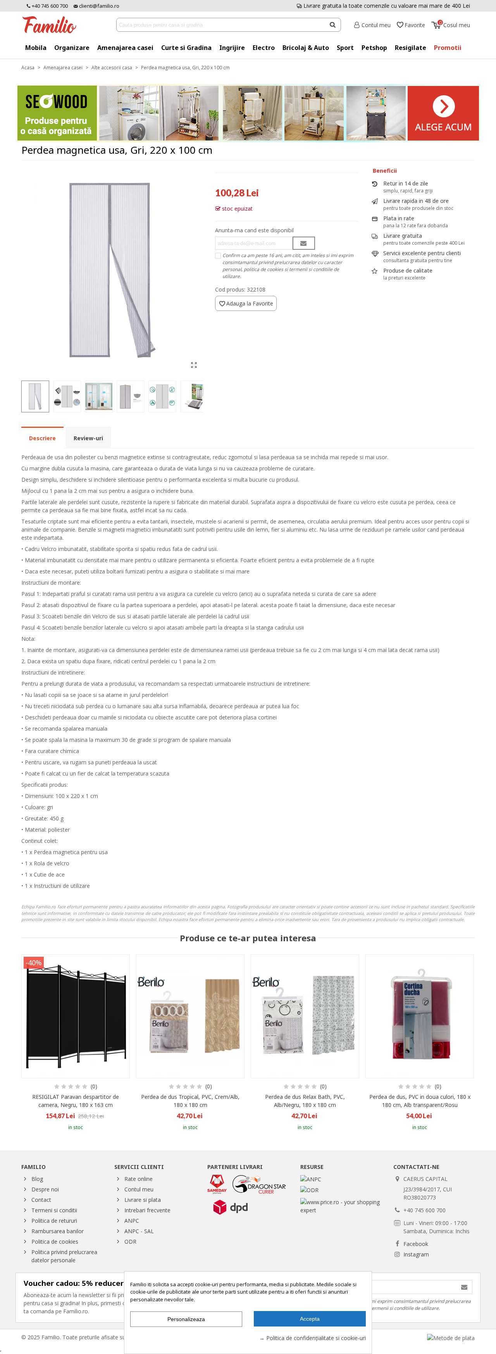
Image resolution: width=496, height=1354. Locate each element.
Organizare (72, 47)
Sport (345, 47)
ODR (130, 1241)
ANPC (131, 1220)
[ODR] (309, 1189)
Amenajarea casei (125, 47)
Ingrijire (232, 47)
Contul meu (138, 1189)
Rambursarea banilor (57, 1231)
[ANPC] (310, 1178)
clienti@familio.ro (98, 5)
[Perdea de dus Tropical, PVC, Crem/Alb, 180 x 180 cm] (190, 1016)
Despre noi (45, 1189)
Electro (264, 47)
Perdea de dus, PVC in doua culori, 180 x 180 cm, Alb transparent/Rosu (419, 1101)
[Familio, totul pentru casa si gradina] (52, 24)
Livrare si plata (142, 1199)
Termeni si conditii (54, 1210)
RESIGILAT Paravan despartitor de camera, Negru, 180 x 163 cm (75, 1101)
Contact (41, 1199)
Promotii (448, 47)
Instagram (416, 1254)
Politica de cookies (54, 1241)
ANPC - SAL (139, 1231)
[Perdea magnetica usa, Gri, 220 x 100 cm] (194, 365)
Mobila (35, 47)
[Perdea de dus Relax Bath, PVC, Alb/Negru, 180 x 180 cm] (305, 1016)
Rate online (138, 1178)
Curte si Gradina (186, 47)
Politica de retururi (54, 1220)
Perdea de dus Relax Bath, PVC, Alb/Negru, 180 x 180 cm (305, 1101)
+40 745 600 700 (49, 5)
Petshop (374, 47)
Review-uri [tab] (88, 438)
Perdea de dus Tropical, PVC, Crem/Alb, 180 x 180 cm (190, 1101)
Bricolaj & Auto (305, 47)
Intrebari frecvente (147, 1210)
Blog (37, 1178)
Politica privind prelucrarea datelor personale (64, 1256)
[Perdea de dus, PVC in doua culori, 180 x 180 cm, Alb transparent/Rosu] (420, 1016)
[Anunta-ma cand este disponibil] (304, 243)
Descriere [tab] (42, 438)
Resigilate (410, 47)
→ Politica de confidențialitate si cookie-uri (312, 1338)
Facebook (415, 1244)
